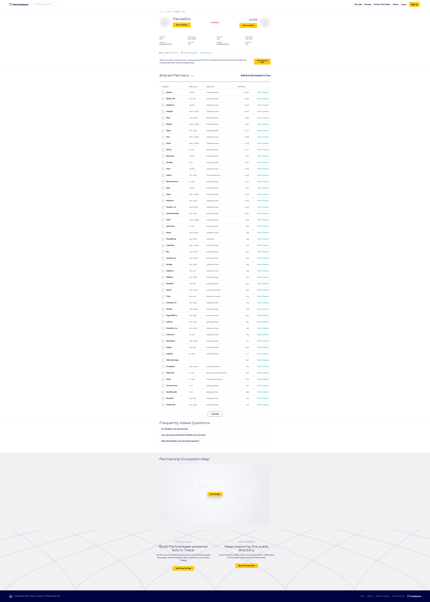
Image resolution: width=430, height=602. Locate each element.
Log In (403, 4)
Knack (168, 379)
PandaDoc (168, 11)
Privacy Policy (398, 596)
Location (191, 42)
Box (167, 252)
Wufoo (168, 150)
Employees (191, 37)
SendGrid (169, 283)
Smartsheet (170, 341)
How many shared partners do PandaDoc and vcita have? (183, 435)
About (395, 4)
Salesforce (170, 105)
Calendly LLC (171, 303)
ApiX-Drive (170, 226)
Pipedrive (170, 201)
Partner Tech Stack (382, 4)
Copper (169, 347)
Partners (162, 37)
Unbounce (170, 334)
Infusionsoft (170, 405)
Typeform (170, 271)
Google (169, 92)
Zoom (168, 194)
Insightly (169, 354)
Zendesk (169, 162)
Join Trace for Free (262, 61)
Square (169, 290)
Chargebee (170, 366)
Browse (368, 4)
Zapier (168, 130)
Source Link (206, 53)
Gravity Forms (171, 385)
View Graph (215, 494)
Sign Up (414, 4)
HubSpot (169, 111)
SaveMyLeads (171, 392)
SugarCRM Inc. (172, 315)
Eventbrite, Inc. (172, 328)
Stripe (168, 143)
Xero (168, 137)
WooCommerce (172, 181)
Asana (168, 232)
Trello (168, 296)
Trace (362, 596)
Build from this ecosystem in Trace (256, 75)
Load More (215, 414)
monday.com (171, 258)
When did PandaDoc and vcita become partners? (180, 441)
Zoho (168, 188)
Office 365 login (172, 360)
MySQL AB (170, 99)
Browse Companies (247, 566)
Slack (168, 118)
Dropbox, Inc (171, 207)
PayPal (169, 175)
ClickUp (169, 309)
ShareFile (169, 398)
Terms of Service (382, 596)
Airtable (169, 264)
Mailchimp (170, 156)
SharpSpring (171, 239)
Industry (162, 42)
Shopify (169, 124)
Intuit (168, 169)
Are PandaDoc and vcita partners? (174, 429)
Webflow (169, 277)
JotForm (169, 322)
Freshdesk (170, 245)
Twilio (168, 220)
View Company (182, 25)
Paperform (170, 373)
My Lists (358, 4)
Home (161, 11)
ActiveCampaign (172, 213)
